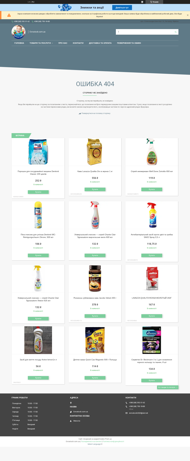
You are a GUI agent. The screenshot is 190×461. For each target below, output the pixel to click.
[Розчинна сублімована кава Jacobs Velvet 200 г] (95, 278)
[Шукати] (175, 32)
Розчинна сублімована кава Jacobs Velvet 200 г (95, 298)
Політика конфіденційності (113, 441)
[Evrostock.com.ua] (18, 32)
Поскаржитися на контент (91, 441)
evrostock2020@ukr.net (138, 413)
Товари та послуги (40, 43)
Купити (38, 192)
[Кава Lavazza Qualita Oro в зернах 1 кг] (95, 152)
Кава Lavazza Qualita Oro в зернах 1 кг (95, 171)
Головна (19, 43)
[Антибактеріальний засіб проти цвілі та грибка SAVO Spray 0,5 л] (151, 215)
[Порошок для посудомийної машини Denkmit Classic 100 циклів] (38, 152)
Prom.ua (108, 439)
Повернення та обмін (129, 43)
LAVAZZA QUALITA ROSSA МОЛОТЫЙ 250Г (152, 298)
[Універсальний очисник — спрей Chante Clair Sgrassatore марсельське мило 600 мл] (95, 215)
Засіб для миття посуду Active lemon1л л (38, 359)
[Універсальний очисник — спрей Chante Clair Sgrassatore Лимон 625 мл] (38, 278)
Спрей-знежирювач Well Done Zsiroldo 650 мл (152, 171)
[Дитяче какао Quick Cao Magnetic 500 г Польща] (95, 340)
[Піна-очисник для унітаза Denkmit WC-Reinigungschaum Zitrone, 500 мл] (38, 215)
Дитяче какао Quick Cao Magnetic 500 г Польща (95, 359)
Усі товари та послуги (166, 387)
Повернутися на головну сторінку (96, 113)
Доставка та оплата (100, 43)
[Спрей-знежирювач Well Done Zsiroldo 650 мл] (151, 152)
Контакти (78, 43)
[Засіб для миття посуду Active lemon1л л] (38, 340)
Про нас (62, 43)
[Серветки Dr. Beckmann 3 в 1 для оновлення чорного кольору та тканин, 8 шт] (151, 340)
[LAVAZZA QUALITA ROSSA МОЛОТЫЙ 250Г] (151, 278)
